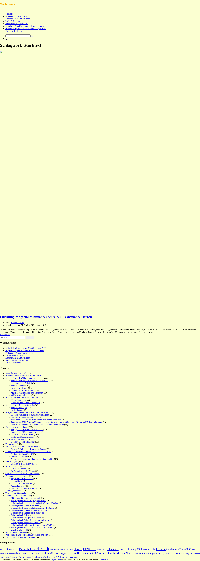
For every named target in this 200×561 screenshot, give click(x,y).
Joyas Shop (56, 560)
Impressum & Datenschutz (16, 23)
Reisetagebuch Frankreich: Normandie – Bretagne (32, 508)
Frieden (140, 549)
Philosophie (172, 554)
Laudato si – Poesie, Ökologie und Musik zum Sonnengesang (37, 424)
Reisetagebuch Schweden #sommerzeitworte (30, 520)
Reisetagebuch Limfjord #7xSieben (26, 518)
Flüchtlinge (131, 549)
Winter (73, 556)
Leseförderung (54, 553)
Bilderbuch (40, 549)
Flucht (122, 549)
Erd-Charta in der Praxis (15, 439)
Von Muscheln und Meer (16, 532)
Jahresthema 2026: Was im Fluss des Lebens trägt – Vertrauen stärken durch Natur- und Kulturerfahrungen (56, 422)
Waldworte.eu (8, 4)
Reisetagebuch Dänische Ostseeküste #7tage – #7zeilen (34, 503)
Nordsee (156, 554)
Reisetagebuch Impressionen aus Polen (27, 513)
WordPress (103, 560)
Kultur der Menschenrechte (22, 437)
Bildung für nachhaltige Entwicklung (61, 549)
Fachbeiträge (10, 444)
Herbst (182, 549)
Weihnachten (62, 557)
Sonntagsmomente (13, 491)
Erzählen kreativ (18, 385)
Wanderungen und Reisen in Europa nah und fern (26, 535)
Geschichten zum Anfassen (22, 390)
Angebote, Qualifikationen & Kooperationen (24, 26)
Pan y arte (163, 554)
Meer (83, 553)
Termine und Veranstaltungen (18, 493)
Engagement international (16, 427)
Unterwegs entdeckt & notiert (18, 495)
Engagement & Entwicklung (17, 19)
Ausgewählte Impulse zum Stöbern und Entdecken (27, 412)
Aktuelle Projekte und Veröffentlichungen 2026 (25, 28)
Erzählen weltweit (18, 388)
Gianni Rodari (17, 481)
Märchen (100, 553)
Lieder (70, 554)
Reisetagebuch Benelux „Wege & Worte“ (28, 500)
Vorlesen (37, 556)
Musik (90, 553)
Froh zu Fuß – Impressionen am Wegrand (23, 447)
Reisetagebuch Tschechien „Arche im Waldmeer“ (32, 527)
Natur (130, 553)
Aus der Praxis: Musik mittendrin (19, 405)
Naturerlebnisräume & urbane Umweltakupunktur (32, 459)
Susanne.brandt (17, 322)
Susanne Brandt (17, 557)
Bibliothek (25, 549)
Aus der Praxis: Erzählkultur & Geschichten (24, 378)
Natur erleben (11, 466)
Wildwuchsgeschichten (21, 395)
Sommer (196, 554)
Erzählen (89, 549)
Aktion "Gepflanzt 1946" (22, 454)
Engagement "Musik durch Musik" (26, 432)
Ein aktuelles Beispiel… (15, 31)
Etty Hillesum (102, 549)
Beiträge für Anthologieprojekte (24, 417)
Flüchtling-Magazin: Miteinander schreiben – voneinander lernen (46, 317)
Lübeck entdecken (19, 456)
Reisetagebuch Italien (20, 515)
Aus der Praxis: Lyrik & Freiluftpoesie (21, 398)
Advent (4, 549)
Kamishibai (25, 553)
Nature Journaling (18, 400)
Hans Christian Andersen (21, 483)
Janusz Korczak (17, 486)
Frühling (147, 549)
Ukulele (29, 557)
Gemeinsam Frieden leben (22, 434)
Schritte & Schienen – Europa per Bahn (28, 449)
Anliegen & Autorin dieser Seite (19, 16)
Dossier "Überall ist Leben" (23, 442)
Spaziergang (4, 557)
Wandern (52, 557)
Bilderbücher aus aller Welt (22, 464)
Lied (65, 554)
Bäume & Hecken (18, 469)
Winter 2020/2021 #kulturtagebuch (20, 537)
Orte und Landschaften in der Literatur (22, 473)
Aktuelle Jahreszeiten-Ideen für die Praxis (23, 375)
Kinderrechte (39, 554)
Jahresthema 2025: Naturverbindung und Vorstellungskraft (36, 420)
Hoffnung (190, 549)
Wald (45, 557)
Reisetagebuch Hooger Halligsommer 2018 (29, 510)
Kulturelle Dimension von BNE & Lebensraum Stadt (28, 451)
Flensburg (113, 549)
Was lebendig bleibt (19, 530)
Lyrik (76, 553)
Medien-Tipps (11, 461)
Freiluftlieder (16, 410)
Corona (78, 549)
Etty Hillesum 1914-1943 (22, 478)
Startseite (9, 14)
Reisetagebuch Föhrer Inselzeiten (25, 505)
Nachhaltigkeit (116, 553)
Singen (188, 553)
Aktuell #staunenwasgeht (16, 373)
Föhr (153, 549)
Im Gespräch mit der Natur (22, 471)
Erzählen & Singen (19, 407)
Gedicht (161, 549)
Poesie (180, 553)
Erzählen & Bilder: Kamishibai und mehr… (29, 380)
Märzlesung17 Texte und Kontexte (26, 498)
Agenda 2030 (14, 549)
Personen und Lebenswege (17, 476)
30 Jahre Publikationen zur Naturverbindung (30, 415)
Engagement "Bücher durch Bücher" (27, 429)
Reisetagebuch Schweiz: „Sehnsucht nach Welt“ (31, 525)
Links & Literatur (12, 21)
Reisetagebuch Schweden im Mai (25, 522)
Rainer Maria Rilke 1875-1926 (24, 488)
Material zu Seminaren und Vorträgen (27, 393)
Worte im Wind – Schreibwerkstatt (25, 402)
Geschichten (172, 549)
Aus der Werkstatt (24, 383)
